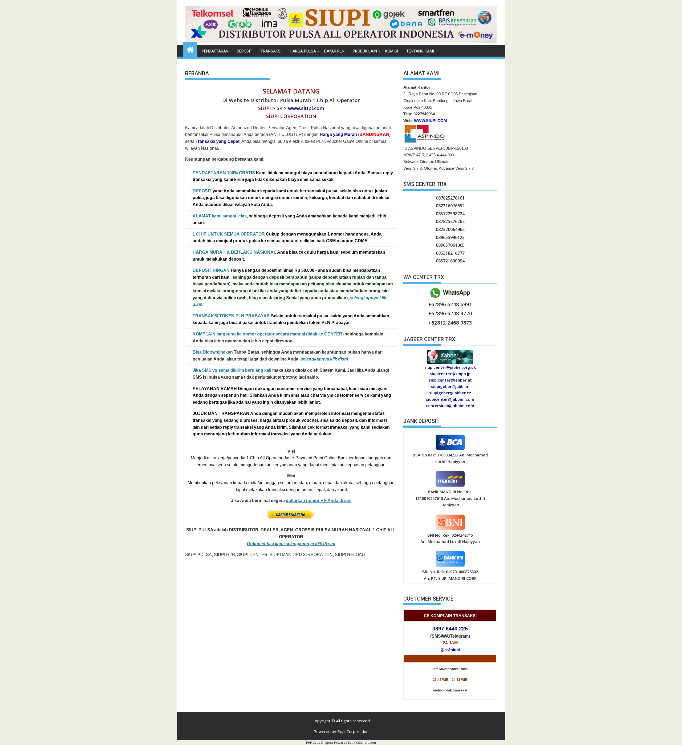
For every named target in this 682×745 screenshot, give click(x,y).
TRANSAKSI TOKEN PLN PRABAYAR (231, 316)
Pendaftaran (215, 51)
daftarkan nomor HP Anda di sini (318, 500)
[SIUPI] (341, 41)
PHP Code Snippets (319, 742)
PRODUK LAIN (365, 51)
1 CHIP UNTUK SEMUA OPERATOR (229, 234)
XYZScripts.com (365, 742)
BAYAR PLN (334, 51)
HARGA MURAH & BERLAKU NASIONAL (234, 252)
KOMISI (391, 51)
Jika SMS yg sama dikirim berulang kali (232, 370)
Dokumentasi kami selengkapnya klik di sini (291, 543)
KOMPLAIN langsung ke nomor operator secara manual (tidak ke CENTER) (268, 334)
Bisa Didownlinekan (213, 352)
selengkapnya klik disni (324, 359)
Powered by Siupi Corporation (341, 731)
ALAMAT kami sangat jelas (220, 216)
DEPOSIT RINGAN (211, 270)
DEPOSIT (202, 191)
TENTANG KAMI (420, 51)
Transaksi (271, 51)
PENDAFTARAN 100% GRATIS (224, 173)
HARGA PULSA (303, 51)
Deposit (244, 51)
